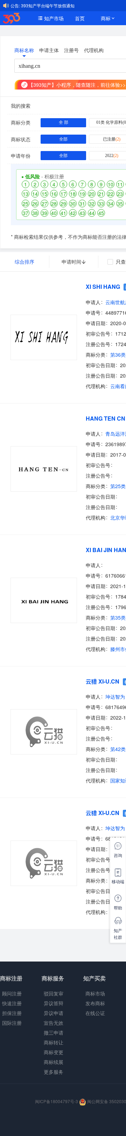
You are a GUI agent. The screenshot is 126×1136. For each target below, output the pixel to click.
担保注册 (12, 1012)
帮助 (118, 907)
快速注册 (12, 1003)
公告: (15, 5)
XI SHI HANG (103, 287)
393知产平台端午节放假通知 (48, 5)
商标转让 (53, 1042)
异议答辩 (53, 1003)
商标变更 (53, 1052)
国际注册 (12, 1022)
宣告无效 (53, 1022)
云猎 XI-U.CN (102, 681)
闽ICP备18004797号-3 (57, 1101)
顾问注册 (12, 993)
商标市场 (95, 993)
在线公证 (95, 1012)
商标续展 (53, 1061)
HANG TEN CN (105, 418)
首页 (80, 18)
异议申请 (53, 1012)
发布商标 (95, 1003)
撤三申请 (53, 1032)
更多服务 (53, 1071)
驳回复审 (53, 993)
